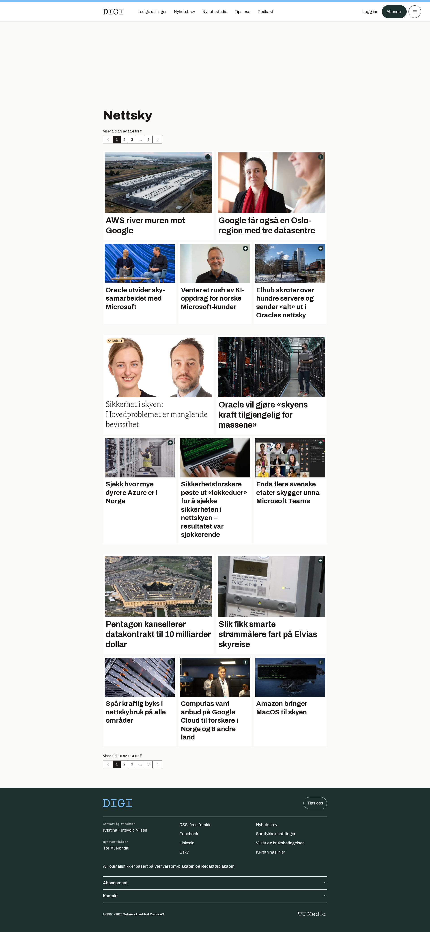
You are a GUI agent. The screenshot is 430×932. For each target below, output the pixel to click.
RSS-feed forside (195, 825)
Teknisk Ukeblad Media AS (143, 914)
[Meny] (414, 11)
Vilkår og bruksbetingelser (280, 843)
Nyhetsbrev (266, 825)
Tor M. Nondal (116, 848)
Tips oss (315, 803)
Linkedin (186, 843)
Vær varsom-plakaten (174, 866)
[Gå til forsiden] (113, 11)
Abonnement (115, 883)
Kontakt (110, 896)
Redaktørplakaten (217, 866)
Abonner (394, 11)
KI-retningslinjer (270, 852)
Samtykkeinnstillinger (275, 834)
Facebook (188, 834)
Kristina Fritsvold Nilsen (125, 830)
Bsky (184, 852)
